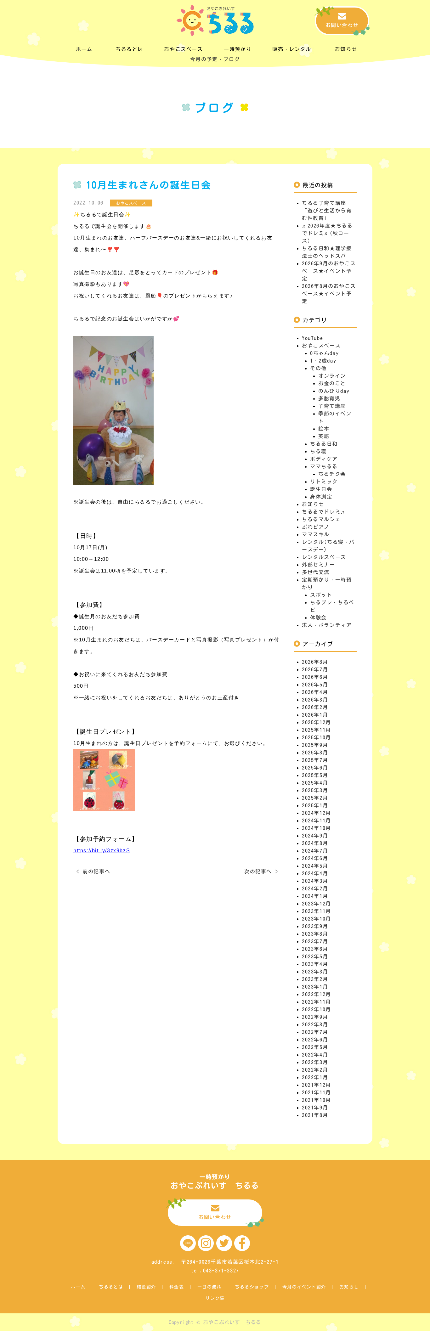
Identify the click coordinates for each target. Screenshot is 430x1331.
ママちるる (324, 466)
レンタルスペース (324, 557)
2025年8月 (315, 752)
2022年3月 (315, 1062)
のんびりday (333, 390)
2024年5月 (315, 865)
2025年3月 (315, 790)
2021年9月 (315, 1107)
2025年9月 (315, 744)
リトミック (324, 481)
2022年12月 (316, 994)
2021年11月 (316, 1092)
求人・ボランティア (327, 625)
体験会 (318, 617)
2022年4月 (315, 1054)
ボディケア (324, 458)
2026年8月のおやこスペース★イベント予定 (329, 294)
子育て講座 (332, 406)
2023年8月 (315, 933)
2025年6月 (315, 767)
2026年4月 (315, 692)
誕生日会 (321, 489)
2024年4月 (315, 873)
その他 (318, 368)
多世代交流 (316, 572)
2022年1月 (315, 1077)
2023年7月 (315, 941)
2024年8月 (315, 843)
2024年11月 (316, 820)
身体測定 (321, 496)
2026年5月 (315, 684)
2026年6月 (315, 677)
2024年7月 (315, 850)
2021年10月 (316, 1100)
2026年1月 (315, 714)
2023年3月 (315, 971)
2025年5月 (315, 775)
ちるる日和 (324, 443)
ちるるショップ (252, 1287)
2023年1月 (315, 986)
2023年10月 (316, 918)
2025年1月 (315, 805)
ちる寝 (318, 451)
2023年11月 (316, 911)
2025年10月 (316, 737)
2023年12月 (316, 903)
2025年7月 (315, 760)
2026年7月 (315, 669)
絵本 (323, 428)
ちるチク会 (332, 474)
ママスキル (316, 534)
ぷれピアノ (316, 526)
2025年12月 (316, 722)
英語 (323, 436)
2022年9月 (315, 1016)
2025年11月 (316, 729)
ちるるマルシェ (321, 519)
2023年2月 (315, 979)
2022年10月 (316, 1009)
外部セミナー (318, 564)
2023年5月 (315, 956)
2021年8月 (315, 1115)
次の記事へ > (261, 871)
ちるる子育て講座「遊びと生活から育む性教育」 (327, 210)
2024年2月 (315, 888)
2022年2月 (315, 1069)
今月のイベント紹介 (304, 1287)
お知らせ (313, 504)
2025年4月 (315, 782)
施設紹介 (146, 1287)
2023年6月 (315, 948)
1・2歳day (323, 360)
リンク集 (215, 1298)
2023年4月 (315, 964)
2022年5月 (315, 1047)
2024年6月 (315, 858)
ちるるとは (111, 1287)
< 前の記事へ (93, 871)
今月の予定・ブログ (215, 59)
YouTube (312, 338)
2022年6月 (315, 1039)
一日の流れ (209, 1287)
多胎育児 (329, 398)
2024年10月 (316, 828)
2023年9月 (315, 926)
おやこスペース (321, 345)
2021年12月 (316, 1084)
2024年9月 (315, 835)
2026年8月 (315, 661)
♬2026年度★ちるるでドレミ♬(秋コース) (327, 233)
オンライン (332, 375)
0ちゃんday (324, 353)
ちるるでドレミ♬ (324, 511)
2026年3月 (315, 699)
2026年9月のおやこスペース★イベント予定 (329, 271)
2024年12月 (316, 812)
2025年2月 (315, 797)
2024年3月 (315, 880)
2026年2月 (315, 707)
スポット (321, 594)
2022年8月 (315, 1024)
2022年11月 (316, 1001)
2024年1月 (315, 896)
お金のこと (332, 383)
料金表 (176, 1287)
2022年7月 (315, 1032)
